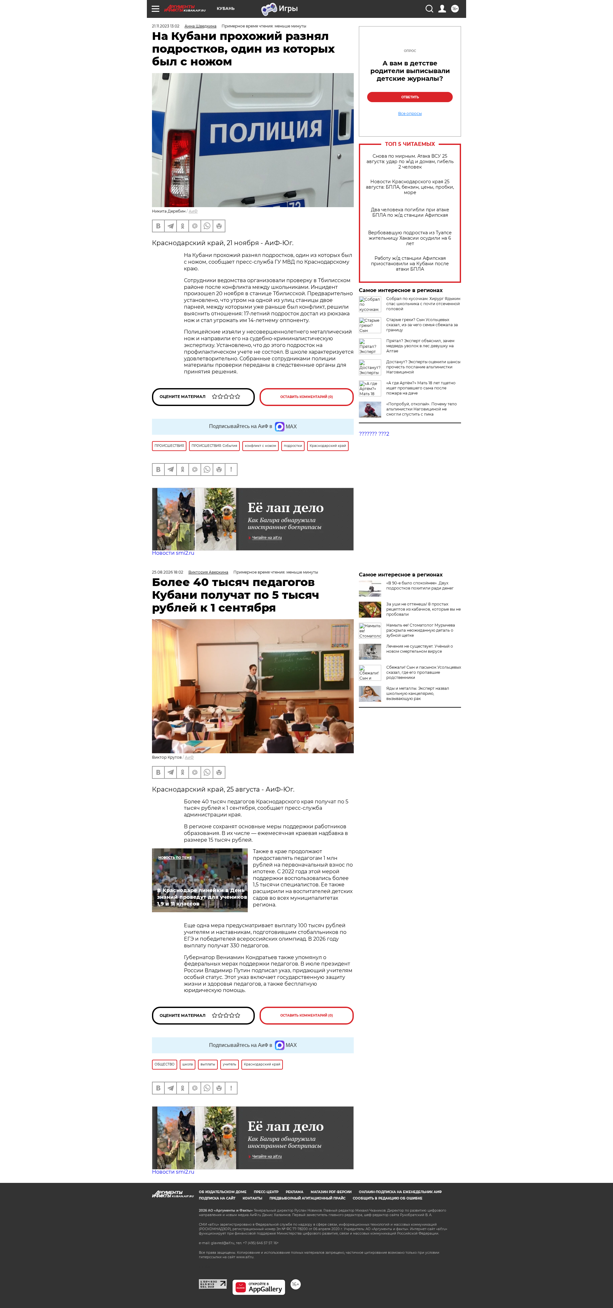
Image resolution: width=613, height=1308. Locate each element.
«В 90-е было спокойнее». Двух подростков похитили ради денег (420, 585)
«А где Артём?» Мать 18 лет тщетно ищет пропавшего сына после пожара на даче (421, 387)
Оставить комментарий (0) (306, 397)
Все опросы (410, 114)
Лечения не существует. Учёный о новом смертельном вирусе (419, 649)
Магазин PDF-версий (331, 1192)
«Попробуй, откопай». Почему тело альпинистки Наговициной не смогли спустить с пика (421, 409)
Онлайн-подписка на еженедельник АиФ (400, 1192)
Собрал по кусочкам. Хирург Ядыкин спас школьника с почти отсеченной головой (423, 303)
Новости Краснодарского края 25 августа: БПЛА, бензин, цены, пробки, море (410, 187)
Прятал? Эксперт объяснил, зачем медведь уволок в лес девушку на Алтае (420, 345)
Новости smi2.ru (173, 553)
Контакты (252, 1198)
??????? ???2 (374, 434)
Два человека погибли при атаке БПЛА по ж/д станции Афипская (410, 212)
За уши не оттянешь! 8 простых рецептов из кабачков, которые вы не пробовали (423, 609)
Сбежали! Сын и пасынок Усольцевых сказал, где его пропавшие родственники (423, 672)
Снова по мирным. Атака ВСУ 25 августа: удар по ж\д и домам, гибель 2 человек (410, 162)
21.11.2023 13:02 (165, 26)
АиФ (193, 211)
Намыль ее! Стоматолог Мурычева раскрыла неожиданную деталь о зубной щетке (420, 630)
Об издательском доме (222, 1192)
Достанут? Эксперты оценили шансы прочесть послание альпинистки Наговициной (423, 366)
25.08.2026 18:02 (167, 572)
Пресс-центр (266, 1192)
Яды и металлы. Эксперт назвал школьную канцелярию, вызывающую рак (417, 693)
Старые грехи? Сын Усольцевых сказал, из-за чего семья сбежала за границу (422, 324)
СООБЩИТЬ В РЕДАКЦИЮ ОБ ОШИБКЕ (387, 1198)
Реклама (294, 1192)
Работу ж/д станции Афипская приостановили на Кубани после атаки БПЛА (410, 264)
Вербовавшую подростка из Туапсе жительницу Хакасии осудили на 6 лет (410, 238)
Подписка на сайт (217, 1198)
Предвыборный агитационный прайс (307, 1198)
